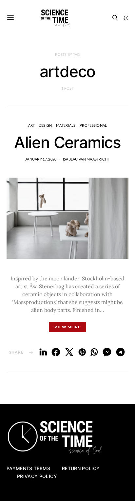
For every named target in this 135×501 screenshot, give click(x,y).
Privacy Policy (37, 476)
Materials (65, 125)
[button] (125, 18)
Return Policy (81, 468)
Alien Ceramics (67, 142)
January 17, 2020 (40, 159)
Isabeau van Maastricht (86, 159)
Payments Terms (28, 468)
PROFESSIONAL (93, 125)
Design (45, 125)
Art (31, 125)
